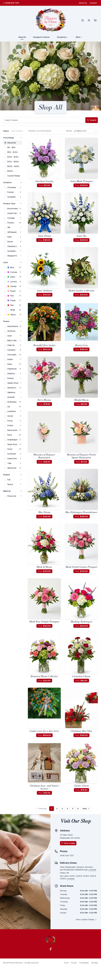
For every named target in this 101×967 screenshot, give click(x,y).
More (78, 37)
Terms (66, 963)
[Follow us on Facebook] (50, 949)
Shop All (22, 37)
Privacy (74, 963)
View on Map (69, 843)
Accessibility (84, 963)
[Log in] (89, 20)
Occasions (61, 37)
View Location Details (85, 919)
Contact (93, 3)
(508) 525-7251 (12, 3)
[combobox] (85, 131)
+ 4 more (92, 870)
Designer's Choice (41, 37)
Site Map (94, 963)
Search (93, 120)
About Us (83, 3)
